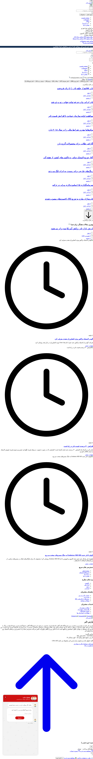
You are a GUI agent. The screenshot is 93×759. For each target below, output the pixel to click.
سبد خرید (86, 597)
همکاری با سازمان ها (83, 613)
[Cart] (91, 5)
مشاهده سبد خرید (85, 751)
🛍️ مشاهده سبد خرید (70, 758)
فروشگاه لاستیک (84, 572)
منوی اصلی (89, 14)
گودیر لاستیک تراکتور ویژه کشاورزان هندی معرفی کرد (74, 339)
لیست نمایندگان (84, 611)
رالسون (87, 583)
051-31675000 (88, 43)
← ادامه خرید (59, 758)
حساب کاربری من (83, 595)
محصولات (82, 14)
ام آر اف (86, 585)
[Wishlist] (92, 57)
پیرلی (87, 586)
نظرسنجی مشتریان (83, 609)
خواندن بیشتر (89, 346)
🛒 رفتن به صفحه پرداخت (85, 758)
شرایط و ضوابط (88, 644)
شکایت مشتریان (84, 608)
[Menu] (91, 1)
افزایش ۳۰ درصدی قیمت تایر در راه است (78, 446)
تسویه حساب (74, 751)
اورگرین (87, 588)
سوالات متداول (84, 600)
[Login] (91, 9)
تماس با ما (86, 25)
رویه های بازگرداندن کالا (82, 599)
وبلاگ (87, 21)
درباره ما (85, 23)
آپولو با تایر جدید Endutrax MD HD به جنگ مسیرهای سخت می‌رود (69, 555)
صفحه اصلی (85, 571)
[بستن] (91, 746)
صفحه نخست (85, 18)
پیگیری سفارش (78, 644)
